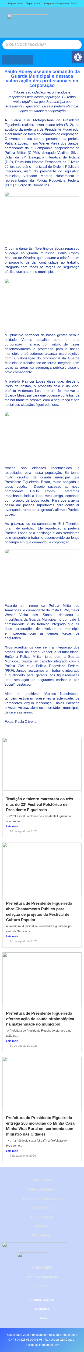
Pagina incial (15, 3)
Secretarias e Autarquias (42, 1198)
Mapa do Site (33, 3)
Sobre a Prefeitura (42, 1189)
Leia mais (12, 826)
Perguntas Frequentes (55, 3)
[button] (61, 22)
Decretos (42, 1309)
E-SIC (74, 3)
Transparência (42, 1208)
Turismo (42, 1286)
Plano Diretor (42, 1235)
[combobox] (42, 44)
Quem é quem (42, 1217)
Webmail (42, 1226)
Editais (42, 1318)
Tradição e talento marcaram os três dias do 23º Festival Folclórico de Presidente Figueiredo (39, 804)
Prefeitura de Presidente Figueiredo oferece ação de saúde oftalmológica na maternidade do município (40, 1019)
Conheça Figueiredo (42, 1277)
